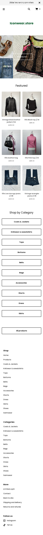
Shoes (5, 408)
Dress (21, 303)
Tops (21, 242)
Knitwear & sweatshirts (21, 232)
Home (5, 355)
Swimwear (7, 413)
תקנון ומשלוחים (9, 489)
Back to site (8, 498)
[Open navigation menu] (4, 9)
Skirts (21, 313)
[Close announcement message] (39, 2)
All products (21, 57)
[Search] (29, 9)
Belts (21, 262)
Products (7, 359)
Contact (7, 493)
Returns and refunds (12, 507)
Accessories (21, 283)
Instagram (11, 520)
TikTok (9, 525)
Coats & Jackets (21, 221)
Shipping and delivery (12, 502)
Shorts (21, 293)
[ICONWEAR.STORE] (21, 23)
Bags (21, 272)
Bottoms (21, 252)
